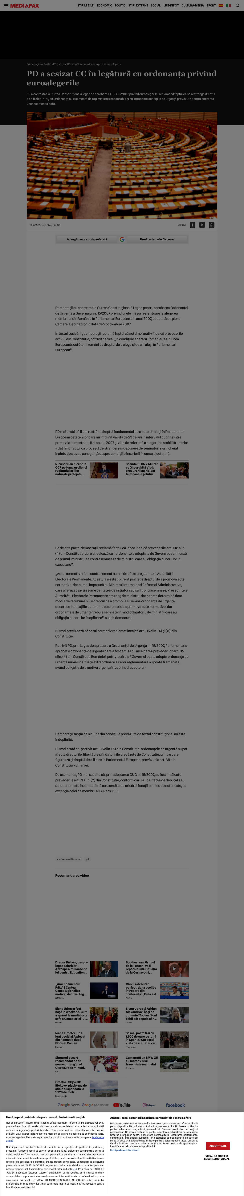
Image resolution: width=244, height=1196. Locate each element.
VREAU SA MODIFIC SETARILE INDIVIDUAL (216, 1157)
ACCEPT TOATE (218, 1145)
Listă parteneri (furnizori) (124, 1150)
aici (75, 1169)
